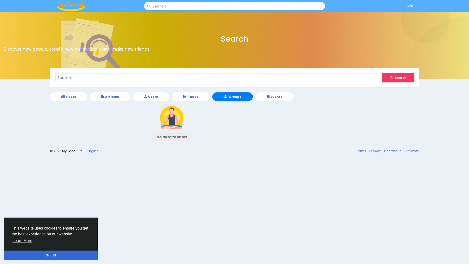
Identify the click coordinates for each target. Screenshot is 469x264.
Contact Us (393, 151)
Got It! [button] (51, 255)
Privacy (375, 151)
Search (400, 78)
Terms (361, 151)
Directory (412, 151)
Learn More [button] (22, 241)
